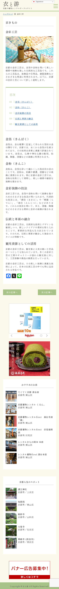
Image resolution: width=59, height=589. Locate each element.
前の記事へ (12, 292)
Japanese (39, 2)
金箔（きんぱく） (24, 101)
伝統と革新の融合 (24, 118)
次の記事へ (47, 292)
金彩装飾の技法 (23, 113)
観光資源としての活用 (26, 124)
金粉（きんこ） (23, 107)
